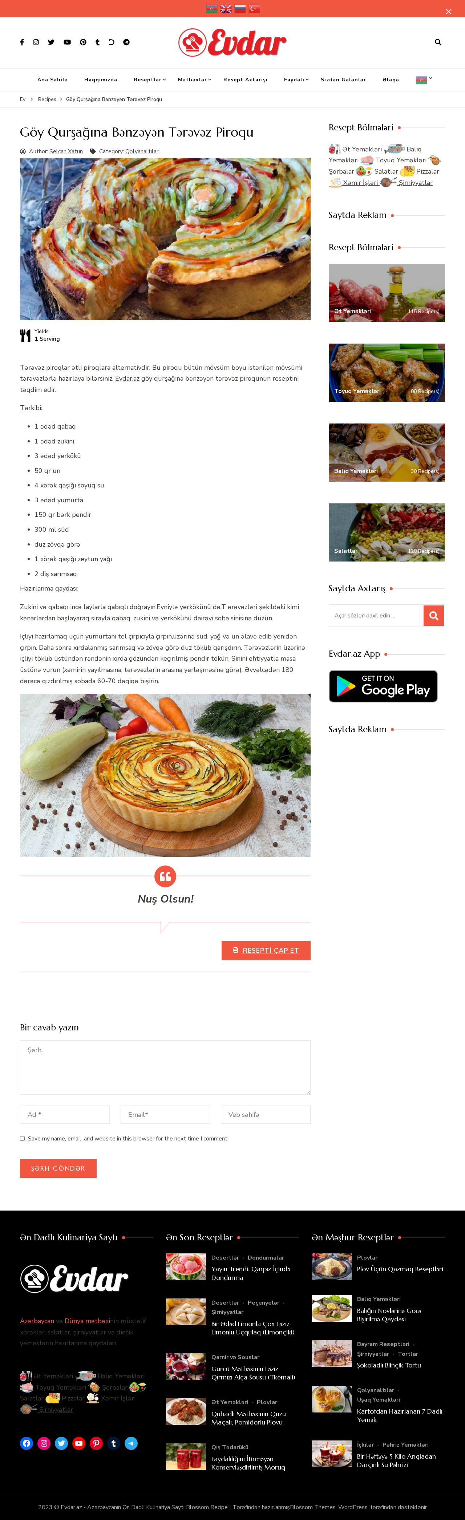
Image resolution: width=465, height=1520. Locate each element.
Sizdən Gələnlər (343, 79)
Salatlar (386, 171)
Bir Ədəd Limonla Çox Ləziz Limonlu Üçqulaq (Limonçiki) (253, 1328)
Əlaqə (391, 79)
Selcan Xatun (66, 151)
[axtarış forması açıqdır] (438, 42)
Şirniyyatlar (415, 182)
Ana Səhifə (52, 79)
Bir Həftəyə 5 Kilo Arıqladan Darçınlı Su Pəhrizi (396, 1460)
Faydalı (294, 79)
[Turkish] (254, 9)
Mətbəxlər (192, 79)
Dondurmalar (266, 1258)
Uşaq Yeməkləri (378, 1400)
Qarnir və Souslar (235, 1357)
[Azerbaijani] (212, 9)
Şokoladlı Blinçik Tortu (389, 1365)
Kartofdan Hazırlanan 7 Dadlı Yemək (399, 1415)
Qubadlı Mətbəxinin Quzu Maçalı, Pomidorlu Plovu (248, 1418)
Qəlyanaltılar (141, 151)
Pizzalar (427, 171)
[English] (226, 9)
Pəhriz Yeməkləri (406, 1445)
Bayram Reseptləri (383, 1344)
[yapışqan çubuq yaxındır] (448, 11)
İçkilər (365, 1445)
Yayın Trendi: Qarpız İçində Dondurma (250, 1273)
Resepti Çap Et (270, 950)
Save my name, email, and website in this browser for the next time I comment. (128, 1139)
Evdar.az (127, 378)
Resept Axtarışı (245, 79)
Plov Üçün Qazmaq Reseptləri (400, 1269)
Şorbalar (114, 1387)
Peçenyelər (263, 1303)
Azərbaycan (37, 1321)
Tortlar (408, 1354)
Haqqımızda (100, 79)
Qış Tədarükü (229, 1447)
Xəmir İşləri (360, 182)
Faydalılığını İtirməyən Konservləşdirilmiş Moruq (248, 1463)
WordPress (353, 1507)
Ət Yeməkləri (362, 149)
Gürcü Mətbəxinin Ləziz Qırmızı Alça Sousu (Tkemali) (253, 1373)
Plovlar (267, 1402)
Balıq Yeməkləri (120, 1376)
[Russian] (240, 9)
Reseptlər (148, 79)
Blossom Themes (313, 1507)
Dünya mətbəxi (87, 1321)
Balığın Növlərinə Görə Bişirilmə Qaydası (389, 1314)
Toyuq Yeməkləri (401, 160)
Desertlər (225, 1258)
